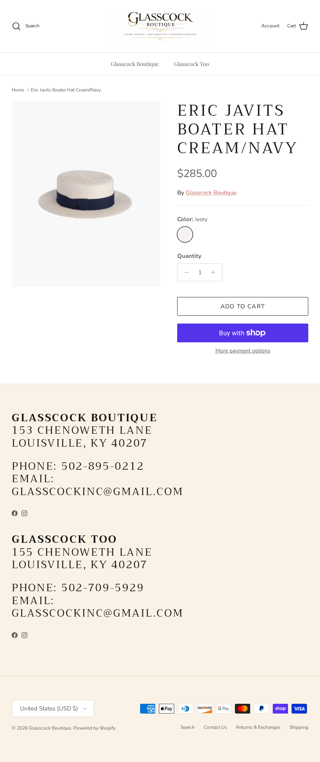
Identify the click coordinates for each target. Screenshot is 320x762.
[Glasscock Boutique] (160, 26)
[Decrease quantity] (184, 272)
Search (188, 727)
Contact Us (215, 727)
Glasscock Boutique (135, 64)
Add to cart (242, 306)
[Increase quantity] (215, 272)
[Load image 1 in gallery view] (86, 194)
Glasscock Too (191, 64)
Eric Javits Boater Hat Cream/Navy (66, 90)
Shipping (299, 727)
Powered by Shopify (94, 728)
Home (18, 90)
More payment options (242, 351)
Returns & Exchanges (258, 727)
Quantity (189, 256)
